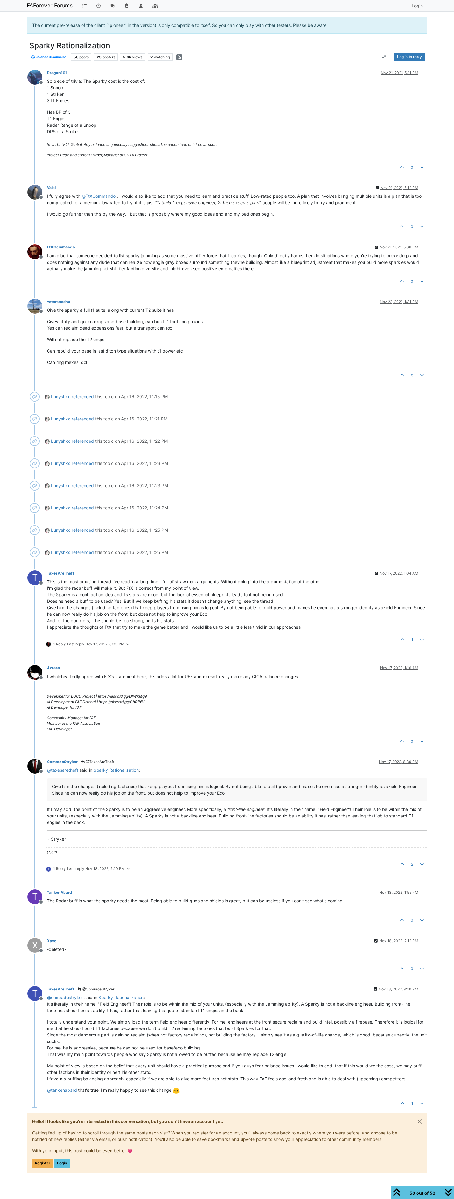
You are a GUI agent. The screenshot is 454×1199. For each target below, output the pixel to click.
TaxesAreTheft (60, 573)
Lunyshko (60, 396)
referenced (83, 396)
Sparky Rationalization (116, 770)
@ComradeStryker (98, 989)
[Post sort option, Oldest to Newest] (384, 57)
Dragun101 (57, 72)
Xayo (52, 941)
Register (42, 1163)
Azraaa (53, 667)
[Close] (420, 1121)
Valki (51, 187)
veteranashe (58, 301)
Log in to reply (409, 56)
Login (62, 1163)
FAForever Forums (50, 5)
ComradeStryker (62, 761)
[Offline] (37, 76)
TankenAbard (59, 892)
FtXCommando (61, 247)
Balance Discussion (51, 57)
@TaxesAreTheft (99, 761)
